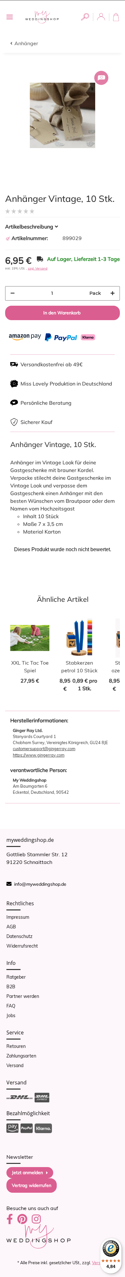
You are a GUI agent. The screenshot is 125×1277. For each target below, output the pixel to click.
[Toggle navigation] (9, 17)
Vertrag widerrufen (31, 1185)
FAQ (10, 1006)
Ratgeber (16, 977)
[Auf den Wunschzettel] (101, 78)
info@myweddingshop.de (40, 884)
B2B (10, 987)
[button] (85, 17)
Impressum (17, 917)
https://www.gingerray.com (38, 755)
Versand (14, 1065)
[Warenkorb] (117, 17)
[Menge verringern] (12, 293)
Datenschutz (19, 936)
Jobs (10, 1015)
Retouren (16, 1046)
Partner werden (22, 996)
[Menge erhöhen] (112, 293)
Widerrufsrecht (22, 946)
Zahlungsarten (21, 1056)
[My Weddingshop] (42, 17)
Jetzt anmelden (27, 1172)
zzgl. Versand (37, 268)
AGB (11, 927)
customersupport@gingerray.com (44, 748)
